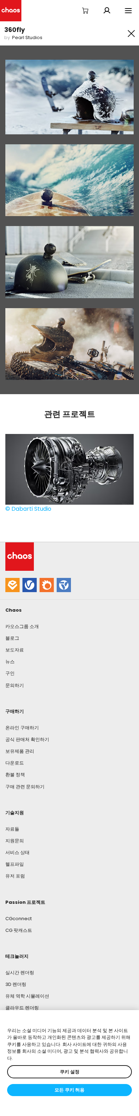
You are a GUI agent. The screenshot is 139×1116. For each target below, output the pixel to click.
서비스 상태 (17, 852)
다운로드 (14, 763)
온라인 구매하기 (22, 727)
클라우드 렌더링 (22, 1007)
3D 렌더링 (15, 984)
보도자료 (14, 649)
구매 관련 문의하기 (25, 786)
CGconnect (18, 918)
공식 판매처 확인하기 (27, 739)
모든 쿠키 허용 (69, 1090)
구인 (10, 673)
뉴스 (10, 661)
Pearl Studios (27, 37)
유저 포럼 (15, 876)
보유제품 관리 (19, 751)
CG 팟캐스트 (18, 930)
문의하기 (14, 685)
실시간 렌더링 (19, 972)
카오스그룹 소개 (22, 626)
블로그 (12, 638)
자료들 (12, 829)
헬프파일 (14, 864)
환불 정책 (15, 774)
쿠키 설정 (69, 1071)
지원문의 (14, 840)
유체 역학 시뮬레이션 (27, 996)
